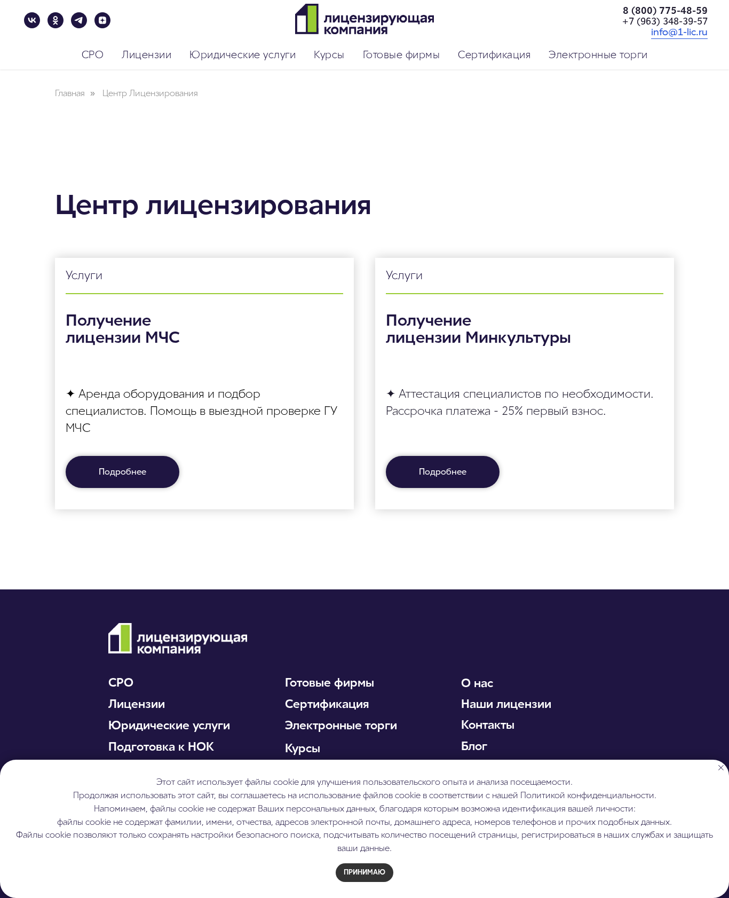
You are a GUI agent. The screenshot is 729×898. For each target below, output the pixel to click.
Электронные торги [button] (598, 54)
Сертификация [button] (494, 54)
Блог (474, 746)
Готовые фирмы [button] (401, 54)
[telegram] (79, 20)
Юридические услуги (169, 725)
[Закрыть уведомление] (721, 767)
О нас (477, 683)
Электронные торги (341, 725)
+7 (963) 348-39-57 (665, 21)
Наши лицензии (506, 704)
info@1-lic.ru (679, 32)
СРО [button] (93, 54)
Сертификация (327, 704)
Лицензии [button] (146, 54)
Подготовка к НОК (161, 746)
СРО (120, 682)
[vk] (32, 20)
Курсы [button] (329, 54)
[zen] (102, 20)
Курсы (302, 748)
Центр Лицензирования (150, 93)
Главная (70, 93)
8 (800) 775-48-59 (665, 10)
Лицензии (136, 704)
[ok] (55, 20)
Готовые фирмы (329, 682)
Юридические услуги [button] (242, 54)
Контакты (487, 724)
